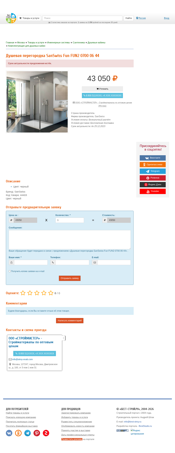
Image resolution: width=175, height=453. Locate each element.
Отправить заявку (70, 278)
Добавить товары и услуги (74, 417)
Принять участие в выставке (75, 430)
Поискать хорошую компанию (21, 417)
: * (63, 215)
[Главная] (11, 18)
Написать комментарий (70, 320)
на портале (78, 439)
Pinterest (154, 178)
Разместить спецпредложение (76, 422)
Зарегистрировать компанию (76, 413)
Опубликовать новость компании (77, 426)
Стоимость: (108, 215)
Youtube (154, 191)
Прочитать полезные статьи (20, 422)
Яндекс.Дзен (154, 184)
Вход (166, 18)
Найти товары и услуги (17, 413)
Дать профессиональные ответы (77, 435)
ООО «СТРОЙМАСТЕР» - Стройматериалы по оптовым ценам (31, 342)
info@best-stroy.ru (132, 422)
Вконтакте (154, 158)
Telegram (155, 171)
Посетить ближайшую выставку (22, 426)
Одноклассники (154, 164)
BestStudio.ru (145, 426)
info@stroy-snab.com (22, 359)
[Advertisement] (70, 155)
